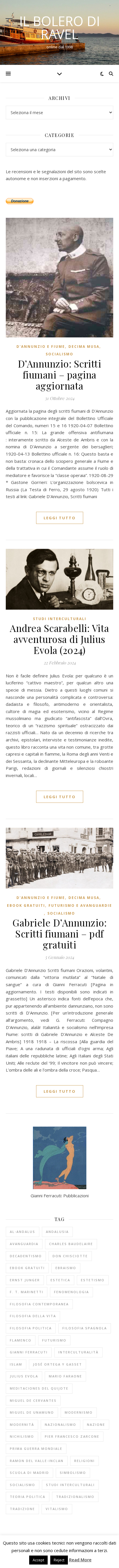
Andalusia (57, 1231)
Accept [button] (38, 1559)
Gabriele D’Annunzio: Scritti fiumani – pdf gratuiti (59, 933)
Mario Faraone (65, 1376)
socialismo (22, 1485)
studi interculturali (70, 1485)
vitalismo (57, 1509)
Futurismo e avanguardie (80, 905)
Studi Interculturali (59, 618)
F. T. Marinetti (26, 1292)
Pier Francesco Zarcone (72, 1436)
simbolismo (73, 1472)
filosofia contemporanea (39, 1304)
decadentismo (26, 1256)
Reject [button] (59, 1559)
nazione (96, 1424)
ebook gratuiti (26, 905)
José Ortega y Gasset (57, 1364)
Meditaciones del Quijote (39, 1388)
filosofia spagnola (84, 1328)
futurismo (54, 1340)
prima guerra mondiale (36, 1448)
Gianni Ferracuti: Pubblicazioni (60, 1195)
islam (16, 1364)
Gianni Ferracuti (29, 1352)
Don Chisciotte (70, 1256)
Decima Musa (83, 346)
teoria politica (27, 1496)
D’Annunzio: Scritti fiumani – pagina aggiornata (59, 374)
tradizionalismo (75, 1496)
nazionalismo (60, 1424)
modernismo (79, 1412)
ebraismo (65, 1268)
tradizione (22, 1509)
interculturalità (78, 1352)
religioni (84, 1461)
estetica (60, 1280)
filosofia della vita (33, 1316)
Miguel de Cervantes (33, 1400)
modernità (22, 1424)
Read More (80, 1559)
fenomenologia (71, 1292)
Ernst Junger (25, 1280)
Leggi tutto (60, 517)
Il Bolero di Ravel (59, 27)
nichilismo (22, 1436)
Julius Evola (24, 1376)
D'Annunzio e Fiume (40, 346)
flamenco (20, 1340)
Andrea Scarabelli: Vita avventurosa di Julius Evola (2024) (59, 639)
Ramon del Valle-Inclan (37, 1461)
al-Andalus (22, 1231)
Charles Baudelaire (71, 1244)
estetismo (93, 1280)
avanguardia (24, 1244)
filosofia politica (31, 1328)
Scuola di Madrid (29, 1472)
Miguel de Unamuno (32, 1412)
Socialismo (59, 354)
